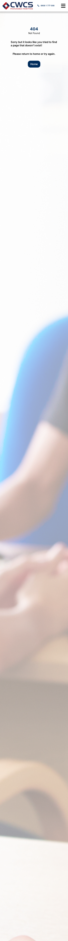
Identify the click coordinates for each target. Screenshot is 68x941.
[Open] (63, 5)
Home (34, 64)
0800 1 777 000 (48, 5)
